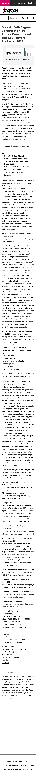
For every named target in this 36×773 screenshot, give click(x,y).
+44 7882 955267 (8, 652)
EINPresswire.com (9, 89)
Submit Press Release (10, 765)
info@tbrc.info (7, 655)
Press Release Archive (21, 761)
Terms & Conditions (27, 765)
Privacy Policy (28, 770)
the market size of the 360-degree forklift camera (16, 112)
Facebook (5, 663)
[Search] (23, 18)
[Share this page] (33, 18)
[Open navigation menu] (3, 18)
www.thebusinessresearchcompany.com (16, 630)
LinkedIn (5, 660)
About (9, 761)
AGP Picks (5, 3)
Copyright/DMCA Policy (12, 770)
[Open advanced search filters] (28, 18)
